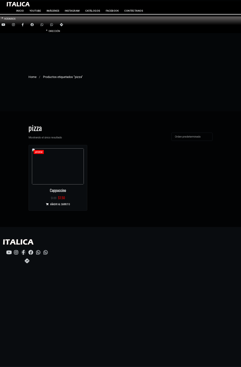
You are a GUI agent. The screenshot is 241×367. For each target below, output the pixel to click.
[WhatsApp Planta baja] (41, 25)
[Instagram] (13, 25)
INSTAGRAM (72, 10)
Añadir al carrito (60, 204)
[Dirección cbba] (61, 25)
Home (33, 77)
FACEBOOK (112, 10)
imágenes (53, 10)
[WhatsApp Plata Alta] (51, 25)
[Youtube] (3, 25)
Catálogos (92, 10)
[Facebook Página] (23, 25)
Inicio (20, 10)
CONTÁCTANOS (133, 10)
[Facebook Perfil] (32, 25)
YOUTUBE (35, 10)
